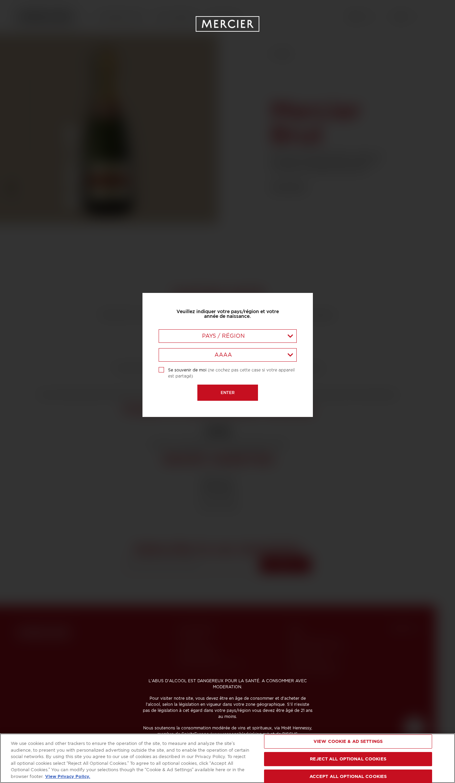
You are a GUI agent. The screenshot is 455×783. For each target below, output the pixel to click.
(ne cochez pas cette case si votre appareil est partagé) (231, 373)
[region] (227, 758)
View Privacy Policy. (67, 776)
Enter (228, 392)
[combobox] (228, 336)
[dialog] (227, 391)
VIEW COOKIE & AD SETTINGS (348, 741)
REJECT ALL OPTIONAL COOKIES (348, 758)
